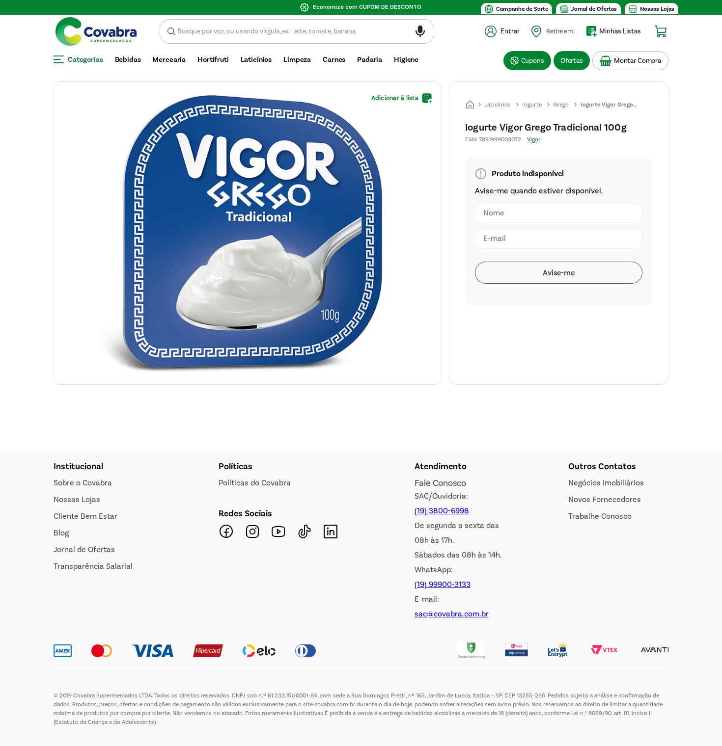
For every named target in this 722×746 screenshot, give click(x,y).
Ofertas (571, 60)
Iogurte (532, 104)
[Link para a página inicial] (470, 104)
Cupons (532, 60)
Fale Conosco (440, 671)
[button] (420, 33)
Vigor (533, 139)
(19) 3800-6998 (442, 698)
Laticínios (497, 104)
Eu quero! (111, 565)
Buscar (171, 31)
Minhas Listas (620, 31)
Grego (561, 104)
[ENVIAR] (558, 273)
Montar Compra (637, 60)
